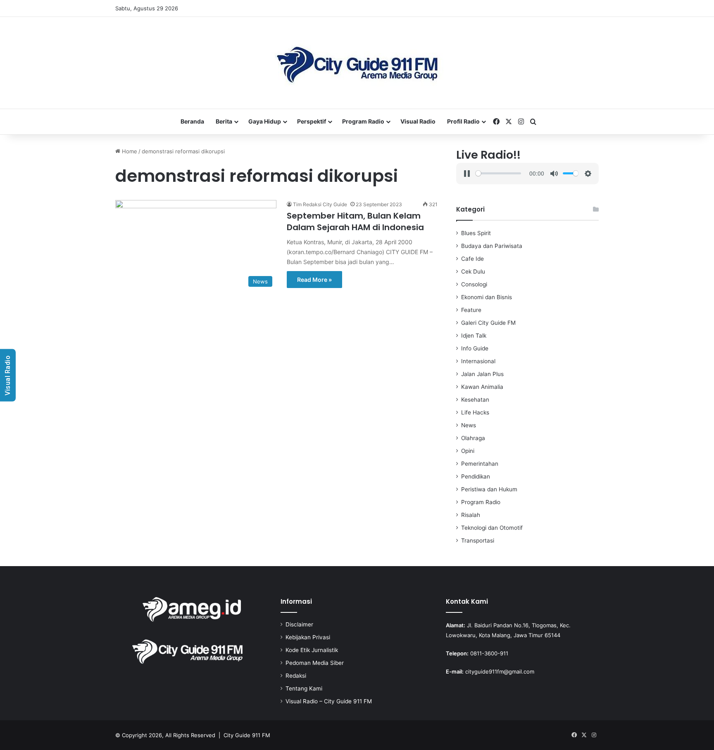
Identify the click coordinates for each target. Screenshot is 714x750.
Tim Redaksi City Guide (320, 204)
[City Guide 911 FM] (357, 62)
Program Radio (363, 121)
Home (128, 151)
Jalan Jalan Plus (482, 374)
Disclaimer (299, 624)
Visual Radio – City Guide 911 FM (329, 701)
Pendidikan (475, 476)
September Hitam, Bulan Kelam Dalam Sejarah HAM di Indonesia (355, 221)
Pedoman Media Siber (315, 663)
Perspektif (311, 121)
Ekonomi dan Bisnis (486, 297)
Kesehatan (475, 399)
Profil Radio (463, 121)
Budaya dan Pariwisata (491, 246)
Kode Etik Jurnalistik (312, 650)
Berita (224, 121)
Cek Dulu (473, 271)
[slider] (498, 173)
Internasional (478, 361)
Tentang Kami (304, 688)
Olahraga (473, 438)
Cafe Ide (472, 258)
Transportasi (477, 540)
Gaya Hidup (264, 121)
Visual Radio (418, 121)
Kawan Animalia (482, 386)
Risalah (470, 515)
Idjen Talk (473, 335)
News (468, 425)
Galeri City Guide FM (488, 322)
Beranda (192, 121)
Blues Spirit (476, 233)
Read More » (314, 279)
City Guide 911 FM (247, 735)
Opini (467, 451)
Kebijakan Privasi (308, 637)
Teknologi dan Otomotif (492, 527)
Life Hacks (475, 412)
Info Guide (474, 348)
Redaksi (296, 675)
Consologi (474, 284)
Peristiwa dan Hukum (489, 489)
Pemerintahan (479, 463)
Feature (471, 310)
